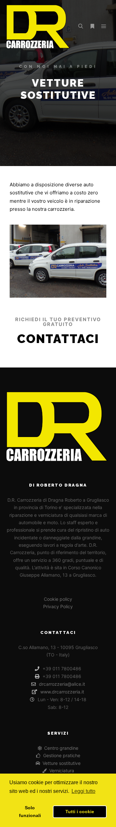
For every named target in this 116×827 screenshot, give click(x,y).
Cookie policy (58, 599)
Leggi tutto (83, 791)
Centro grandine (61, 748)
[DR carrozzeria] (38, 26)
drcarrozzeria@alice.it (62, 684)
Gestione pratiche (61, 755)
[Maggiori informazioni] (92, 26)
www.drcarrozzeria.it (62, 691)
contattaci (58, 339)
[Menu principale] (104, 26)
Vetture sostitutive (62, 763)
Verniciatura (61, 770)
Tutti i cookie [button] (79, 811)
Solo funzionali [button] (30, 811)
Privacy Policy (58, 606)
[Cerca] (80, 26)
